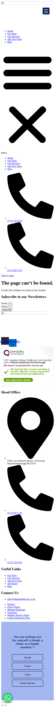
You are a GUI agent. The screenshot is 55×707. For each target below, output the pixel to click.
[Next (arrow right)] (5, 705)
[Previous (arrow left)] (2, 705)
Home (10, 31)
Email (4, 306)
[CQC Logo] (14, 355)
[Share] (5, 702)
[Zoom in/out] (11, 702)
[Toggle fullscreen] (8, 702)
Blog (9, 42)
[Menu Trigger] (46, 11)
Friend (27, 666)
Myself (27, 657)
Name (4, 303)
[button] (27, 100)
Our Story (12, 33)
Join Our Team (14, 39)
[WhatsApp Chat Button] (7, 696)
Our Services (13, 36)
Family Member (27, 683)
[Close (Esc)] (2, 702)
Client (27, 674)
